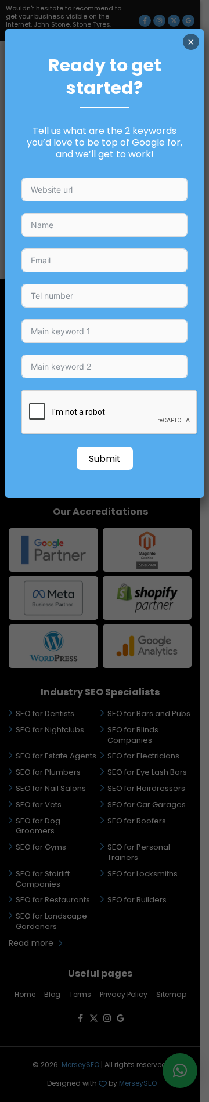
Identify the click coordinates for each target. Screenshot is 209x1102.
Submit (105, 458)
